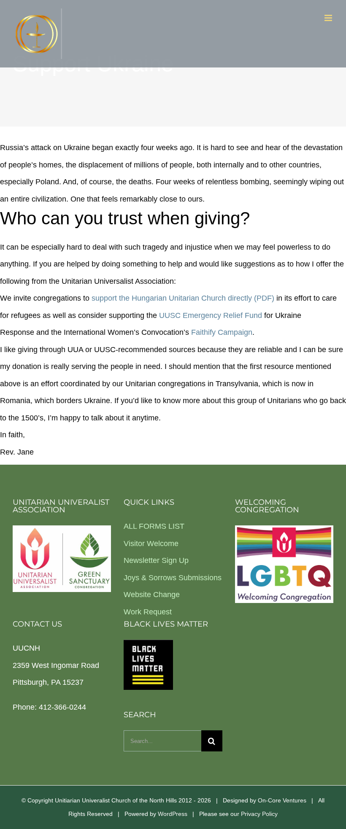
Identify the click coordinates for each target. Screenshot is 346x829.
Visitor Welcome (151, 543)
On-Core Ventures (282, 800)
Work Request (148, 612)
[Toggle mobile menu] (328, 17)
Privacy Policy (259, 813)
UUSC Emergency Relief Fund (210, 315)
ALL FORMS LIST (154, 526)
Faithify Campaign (221, 332)
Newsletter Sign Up (156, 560)
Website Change (152, 594)
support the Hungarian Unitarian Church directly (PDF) (183, 298)
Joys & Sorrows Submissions (173, 577)
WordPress (172, 813)
